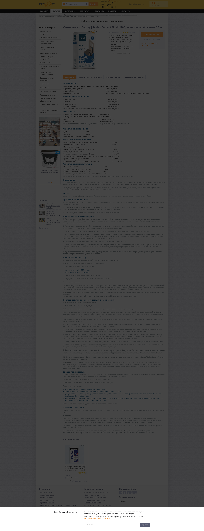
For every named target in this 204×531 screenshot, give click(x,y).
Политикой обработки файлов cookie (97, 518)
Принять (145, 525)
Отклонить (89, 525)
